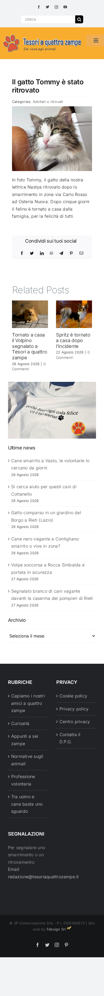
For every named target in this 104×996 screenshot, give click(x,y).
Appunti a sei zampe (24, 739)
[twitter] (47, 7)
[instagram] (56, 7)
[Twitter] (31, 253)
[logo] (42, 34)
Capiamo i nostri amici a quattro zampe (28, 703)
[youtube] (65, 7)
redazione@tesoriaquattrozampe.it (43, 876)
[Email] (81, 253)
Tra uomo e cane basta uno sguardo (26, 804)
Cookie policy (73, 695)
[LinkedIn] (41, 253)
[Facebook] (21, 253)
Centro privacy (74, 721)
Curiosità (20, 723)
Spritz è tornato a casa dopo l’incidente (73, 340)
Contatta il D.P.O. (70, 738)
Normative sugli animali (27, 760)
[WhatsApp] (51, 253)
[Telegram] (61, 253)
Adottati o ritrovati (48, 101)
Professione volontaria (23, 780)
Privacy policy (74, 708)
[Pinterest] (71, 253)
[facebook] (39, 7)
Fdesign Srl (56, 929)
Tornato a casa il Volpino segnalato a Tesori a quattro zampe (29, 346)
